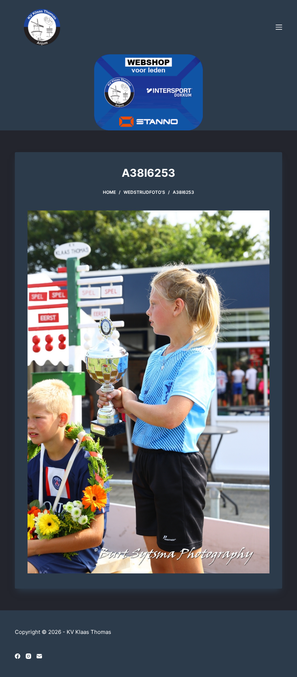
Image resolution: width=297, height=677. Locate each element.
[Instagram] (28, 656)
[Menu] (279, 27)
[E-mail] (39, 656)
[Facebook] (17, 656)
